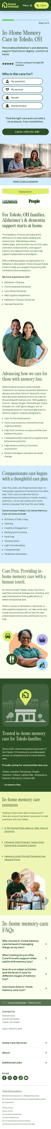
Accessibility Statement (12, 1114)
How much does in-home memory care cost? (17, 988)
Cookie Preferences (10, 1118)
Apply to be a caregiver (25, 181)
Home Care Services (17, 1002)
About (6, 1052)
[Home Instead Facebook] (4, 1078)
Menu (26, 5)
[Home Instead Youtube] (26, 1078)
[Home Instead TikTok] (20, 1078)
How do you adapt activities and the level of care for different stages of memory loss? (19, 974)
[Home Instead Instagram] (10, 1078)
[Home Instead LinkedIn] (15, 1078)
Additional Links (12, 1062)
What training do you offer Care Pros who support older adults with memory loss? (19, 958)
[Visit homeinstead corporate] (10, 5)
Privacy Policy (7, 1108)
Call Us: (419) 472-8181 (27, 131)
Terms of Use (7, 1111)
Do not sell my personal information (16, 1121)
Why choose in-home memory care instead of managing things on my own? (20, 944)
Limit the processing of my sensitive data (18, 1124)
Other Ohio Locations (12, 1091)
